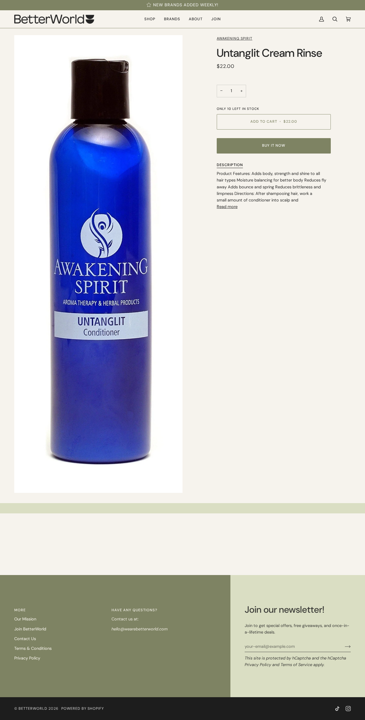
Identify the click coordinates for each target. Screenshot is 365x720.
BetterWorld (33, 708)
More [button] (20, 610)
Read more (227, 206)
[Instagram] (348, 708)
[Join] (343, 646)
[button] (150, 19)
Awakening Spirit (234, 38)
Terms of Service (296, 664)
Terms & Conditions (33, 648)
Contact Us (25, 639)
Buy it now (273, 145)
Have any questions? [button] (134, 610)
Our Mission (25, 619)
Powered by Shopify (82, 708)
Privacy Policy (258, 664)
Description (230, 164)
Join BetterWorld (30, 629)
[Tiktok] (337, 708)
